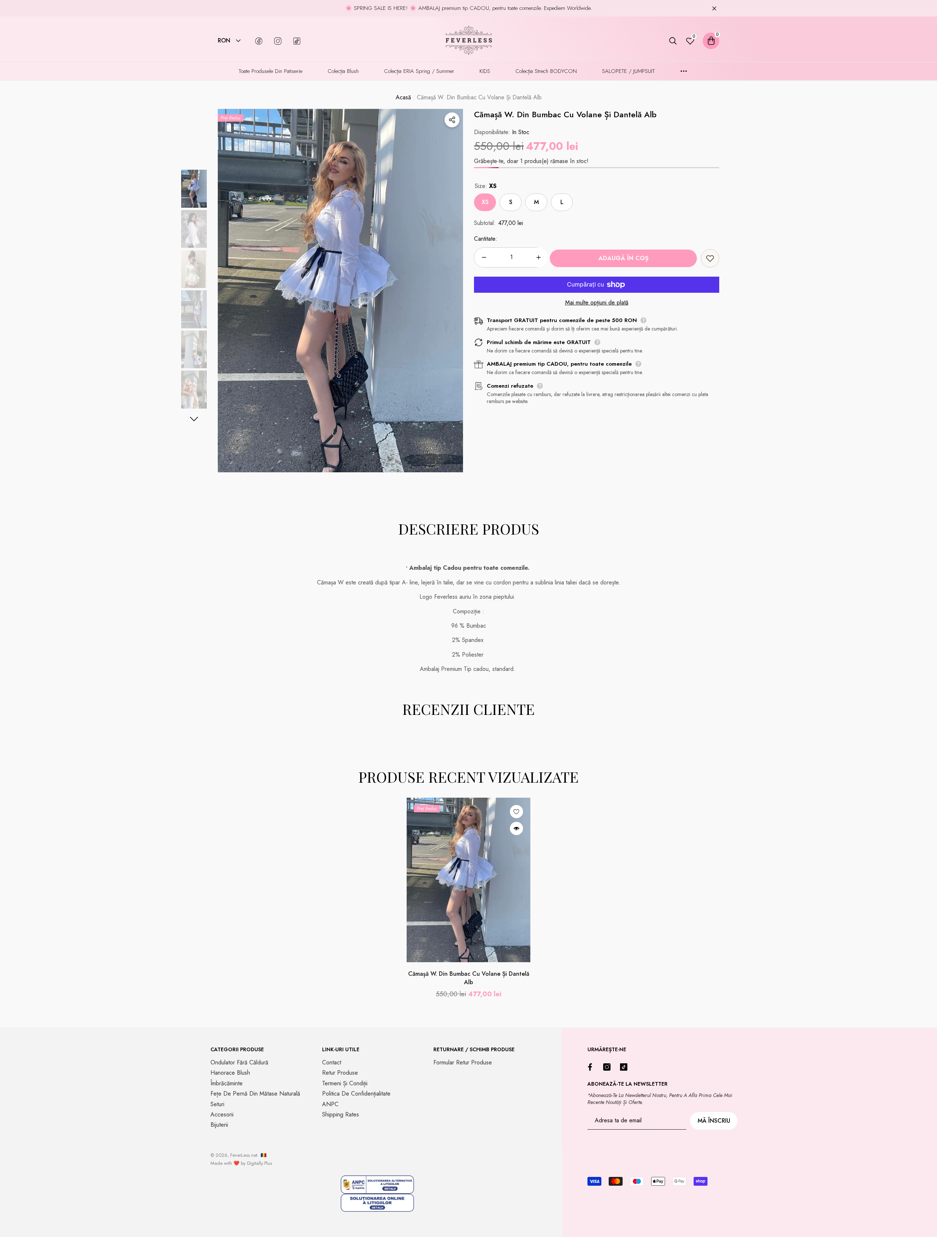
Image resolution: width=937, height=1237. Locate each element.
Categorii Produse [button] (237, 1049)
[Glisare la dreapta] (194, 419)
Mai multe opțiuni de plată (596, 303)
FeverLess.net (243, 1155)
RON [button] (224, 41)
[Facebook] (592, 1067)
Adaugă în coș (623, 258)
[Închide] (714, 8)
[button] (238, 41)
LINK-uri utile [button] (340, 1049)
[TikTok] (625, 1067)
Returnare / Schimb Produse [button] (474, 1049)
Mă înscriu (714, 1120)
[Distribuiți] (452, 119)
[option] (340, 290)
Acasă (403, 97)
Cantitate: (485, 239)
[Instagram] (608, 1067)
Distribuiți (452, 119)
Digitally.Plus (259, 1163)
